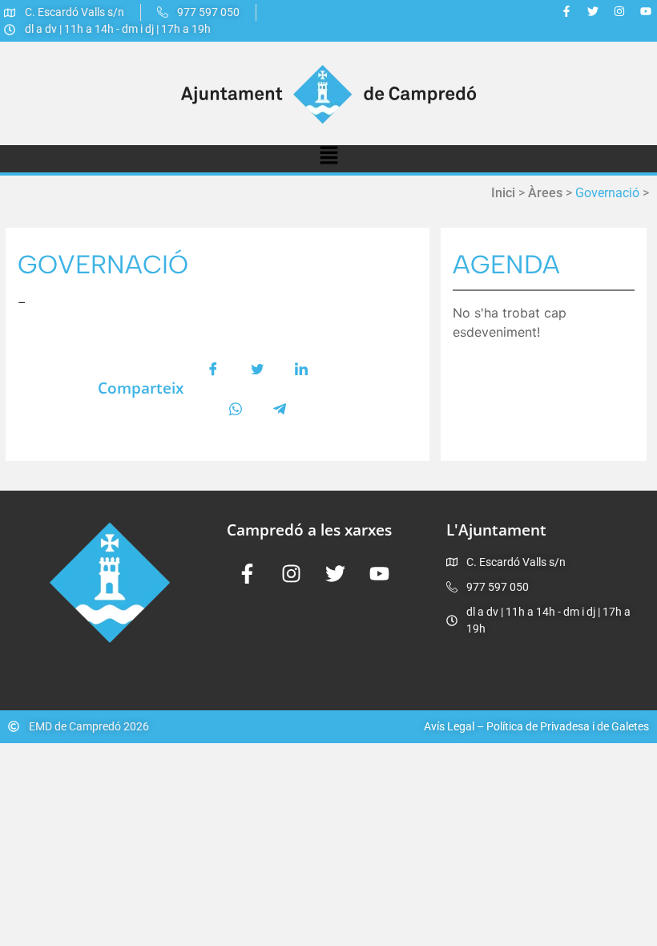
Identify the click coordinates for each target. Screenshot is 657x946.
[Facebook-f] (566, 11)
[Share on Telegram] (280, 409)
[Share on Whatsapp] (236, 409)
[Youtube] (646, 11)
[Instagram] (619, 11)
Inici (503, 192)
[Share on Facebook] (213, 369)
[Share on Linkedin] (301, 369)
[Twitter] (593, 11)
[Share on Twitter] (257, 369)
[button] (328, 158)
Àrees (545, 192)
